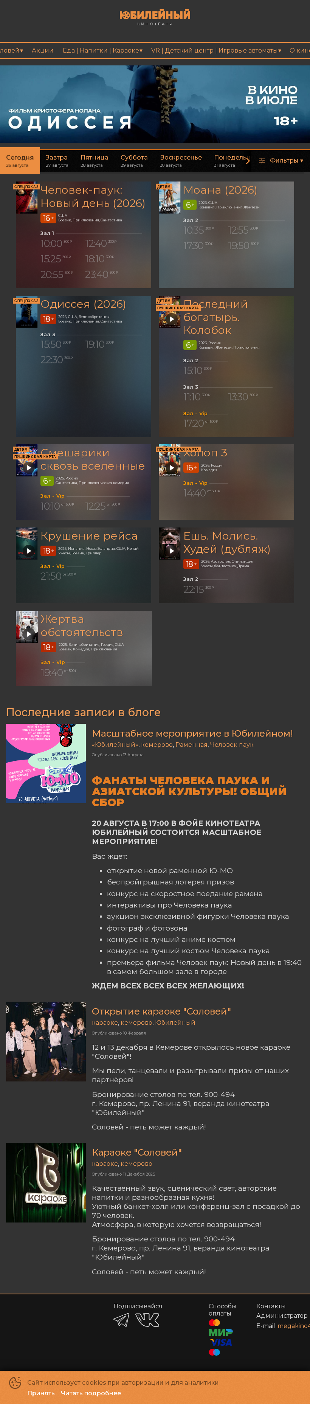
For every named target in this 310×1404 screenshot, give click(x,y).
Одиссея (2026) (83, 303)
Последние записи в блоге (83, 712)
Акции (43, 50)
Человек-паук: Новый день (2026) (93, 196)
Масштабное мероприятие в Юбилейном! (192, 733)
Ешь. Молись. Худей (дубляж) (227, 542)
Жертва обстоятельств (82, 625)
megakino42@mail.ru (281, 1326)
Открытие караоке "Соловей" (161, 1011)
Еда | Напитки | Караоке (101, 50)
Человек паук (232, 744)
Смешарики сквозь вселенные (92, 459)
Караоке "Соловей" (137, 1152)
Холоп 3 (205, 452)
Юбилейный (175, 1022)
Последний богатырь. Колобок (215, 317)
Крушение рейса (89, 535)
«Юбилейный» (115, 744)
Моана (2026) (220, 189)
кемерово (157, 744)
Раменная (191, 744)
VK (147, 1320)
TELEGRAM (121, 1320)
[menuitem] (42, 50)
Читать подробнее (91, 1393)
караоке (105, 1022)
